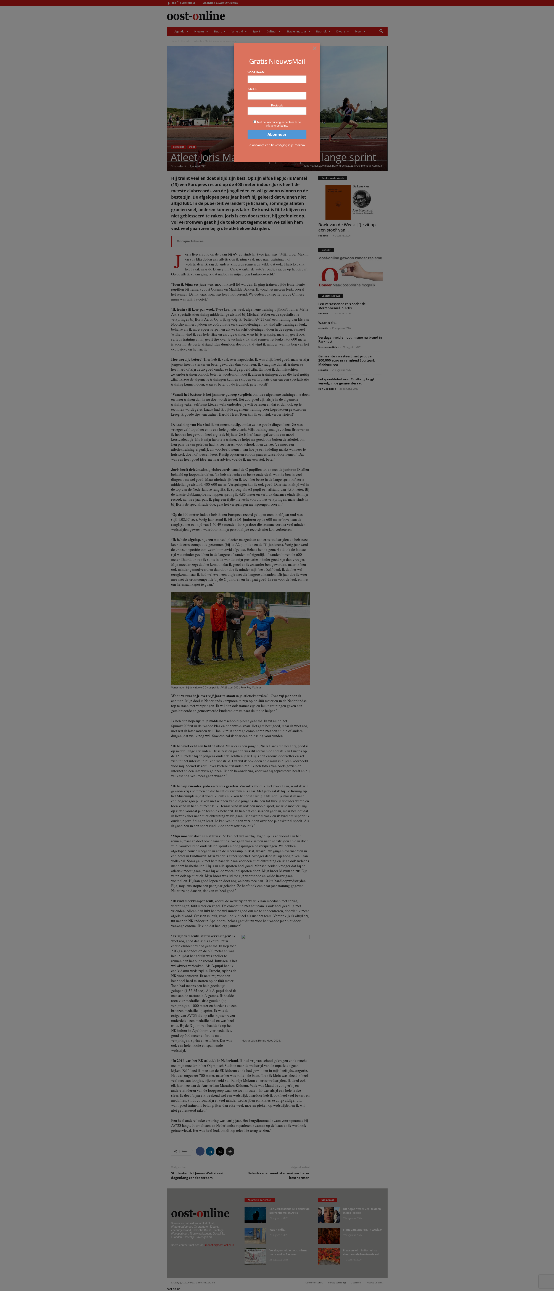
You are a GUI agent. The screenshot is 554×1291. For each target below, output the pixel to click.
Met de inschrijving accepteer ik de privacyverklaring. (279, 124)
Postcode (277, 105)
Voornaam (256, 72)
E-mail (252, 89)
